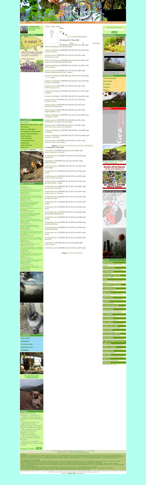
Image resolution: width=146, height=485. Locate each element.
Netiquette (54, 455)
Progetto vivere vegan (110, 326)
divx (114, 73)
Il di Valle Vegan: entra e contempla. (34, 28)
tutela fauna (107, 355)
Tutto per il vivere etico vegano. (55, 142)
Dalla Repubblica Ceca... (53, 111)
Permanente (49, 157)
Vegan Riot (106, 358)
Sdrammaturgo (108, 337)
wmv (117, 54)
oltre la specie (108, 322)
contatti (106, 87)
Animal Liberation (109, 268)
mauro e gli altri (50, 244)
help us (106, 90)
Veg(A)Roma (24, 143)
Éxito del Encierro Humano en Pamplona (58, 127)
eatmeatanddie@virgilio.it (79, 37)
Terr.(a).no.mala (26, 344)
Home (48, 26)
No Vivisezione (108, 318)
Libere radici (25, 338)
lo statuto (107, 84)
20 (90, 146)
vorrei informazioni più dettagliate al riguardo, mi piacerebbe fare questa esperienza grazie (29, 227)
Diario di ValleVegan (28, 129)
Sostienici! (45, 22)
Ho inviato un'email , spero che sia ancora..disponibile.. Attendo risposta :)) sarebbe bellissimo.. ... (30, 267)
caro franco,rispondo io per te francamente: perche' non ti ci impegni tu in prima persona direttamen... (31, 261)
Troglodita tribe (108, 351)
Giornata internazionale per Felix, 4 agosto (59, 72)
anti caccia (24, 127)
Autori (53, 26)
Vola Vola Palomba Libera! (53, 106)
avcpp (105, 279)
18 (86, 146)
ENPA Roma (106, 292)
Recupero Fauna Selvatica (111, 334)
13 (75, 146)
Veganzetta (106, 362)
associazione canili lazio (111, 275)
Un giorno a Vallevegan (52, 82)
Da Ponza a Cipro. (51, 101)
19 (88, 146)
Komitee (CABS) (108, 309)
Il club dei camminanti (111, 305)
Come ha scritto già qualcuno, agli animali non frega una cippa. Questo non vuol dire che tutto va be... (31, 249)
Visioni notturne (50, 67)
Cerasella (48, 93)
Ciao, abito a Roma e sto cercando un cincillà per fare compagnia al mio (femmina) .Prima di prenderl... (30, 203)
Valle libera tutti (27, 347)
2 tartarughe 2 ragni (51, 117)
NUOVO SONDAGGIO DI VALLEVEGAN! (58, 47)
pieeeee (47, 219)
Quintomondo (107, 330)
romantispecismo (27, 140)
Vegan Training (26, 145)
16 (82, 146)
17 (84, 146)
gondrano (106, 301)
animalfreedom (108, 271)
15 (80, 146)
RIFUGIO (23, 22)
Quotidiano (25, 341)
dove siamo (107, 81)
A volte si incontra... (51, 52)
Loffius (47, 234)
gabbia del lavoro (50, 162)
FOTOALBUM (25, 350)
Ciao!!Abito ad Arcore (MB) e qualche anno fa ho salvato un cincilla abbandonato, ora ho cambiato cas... (31, 233)
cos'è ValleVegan (109, 78)
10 (69, 146)
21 (92, 146)
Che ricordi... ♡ (24, 186)
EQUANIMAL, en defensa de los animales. (59, 122)
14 (77, 146)
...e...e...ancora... (50, 77)
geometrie (48, 239)
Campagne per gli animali (112, 284)
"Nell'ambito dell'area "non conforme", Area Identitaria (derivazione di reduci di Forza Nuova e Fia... (31, 255)
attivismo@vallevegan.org (81, 452)
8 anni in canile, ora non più (54, 178)
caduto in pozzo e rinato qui (54, 193)
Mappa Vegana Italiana (29, 134)
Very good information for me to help (29, 243)
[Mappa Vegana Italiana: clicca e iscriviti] (31, 71)
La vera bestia (107, 314)
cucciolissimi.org (109, 288)
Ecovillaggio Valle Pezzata (30, 131)
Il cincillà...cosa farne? (52, 137)
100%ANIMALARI (108, 262)
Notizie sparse (25, 136)
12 (73, 146)
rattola (47, 208)
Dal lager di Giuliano (51, 198)
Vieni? (33, 22)
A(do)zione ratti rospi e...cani (31, 125)
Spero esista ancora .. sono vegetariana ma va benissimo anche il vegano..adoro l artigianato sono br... (31, 197)
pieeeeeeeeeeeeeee (51, 224)
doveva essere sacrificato (53, 188)
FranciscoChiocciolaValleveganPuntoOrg (58, 62)
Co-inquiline (48, 132)
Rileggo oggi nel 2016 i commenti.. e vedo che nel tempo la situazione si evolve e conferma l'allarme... (31, 191)
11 (71, 146)
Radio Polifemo (26, 138)
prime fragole (49, 168)
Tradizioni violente (109, 347)
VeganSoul (24, 147)
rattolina (47, 203)
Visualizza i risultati (27, 449)
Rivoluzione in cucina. (52, 57)
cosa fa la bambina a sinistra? (55, 152)
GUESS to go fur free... (52, 88)
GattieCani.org (108, 297)
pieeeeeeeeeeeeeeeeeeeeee (54, 214)
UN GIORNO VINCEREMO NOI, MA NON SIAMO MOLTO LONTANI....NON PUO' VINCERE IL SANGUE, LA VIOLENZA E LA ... (31, 239)
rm (117, 73)
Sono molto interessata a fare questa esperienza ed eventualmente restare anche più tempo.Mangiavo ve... (30, 214)
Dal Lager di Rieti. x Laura (53, 183)
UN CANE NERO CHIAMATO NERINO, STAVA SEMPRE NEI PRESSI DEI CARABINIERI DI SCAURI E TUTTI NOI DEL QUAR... (31, 220)
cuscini (47, 173)
